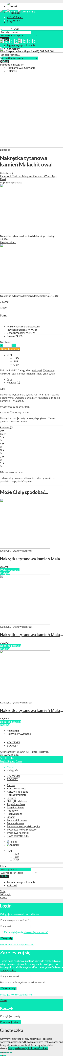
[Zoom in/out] (11, 1052)
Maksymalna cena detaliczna (23, 328)
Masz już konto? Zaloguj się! (16, 994)
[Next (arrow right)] (4, 1055)
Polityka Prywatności (19, 733)
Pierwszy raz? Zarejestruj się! (17, 944)
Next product (8, 242)
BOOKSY (12, 745)
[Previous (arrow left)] (1, 1055)
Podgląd (5, 573)
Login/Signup (7, 761)
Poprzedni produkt (11, 182)
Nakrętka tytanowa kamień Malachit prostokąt (27, 235)
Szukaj (4, 876)
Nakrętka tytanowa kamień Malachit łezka (25, 295)
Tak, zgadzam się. (18, 1048)
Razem (11, 336)
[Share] (4, 1052)
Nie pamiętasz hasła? (36, 932)
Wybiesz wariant (9, 569)
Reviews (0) (13, 382)
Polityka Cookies (38, 1048)
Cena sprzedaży (16, 332)
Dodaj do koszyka (10, 349)
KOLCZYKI (13, 742)
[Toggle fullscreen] (7, 1052)
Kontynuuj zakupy (10, 1022)
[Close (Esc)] (1, 1052)
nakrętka (42, 373)
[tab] (35, 379)
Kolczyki (37, 370)
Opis (9, 379)
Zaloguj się (6, 938)
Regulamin (13, 730)
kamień (21, 373)
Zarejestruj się (8, 988)
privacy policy (8, 970)
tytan (52, 373)
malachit (31, 373)
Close (19, 761)
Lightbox (5, 149)
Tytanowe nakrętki (22, 550)
